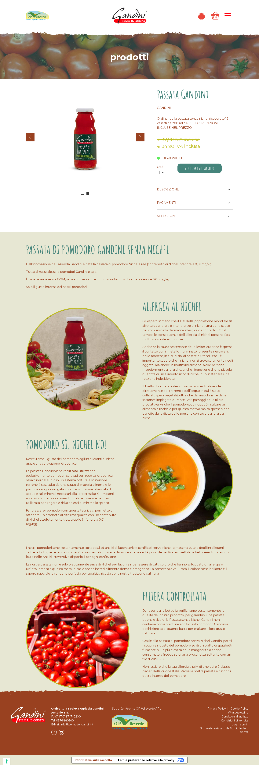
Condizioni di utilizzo (235, 716)
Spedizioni (166, 216)
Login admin (240, 724)
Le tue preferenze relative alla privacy (146, 760)
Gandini (164, 108)
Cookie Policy (239, 708)
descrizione (168, 189)
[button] (82, 193)
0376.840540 (65, 720)
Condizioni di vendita (234, 720)
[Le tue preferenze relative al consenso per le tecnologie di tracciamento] (6, 761)
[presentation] (30, 137)
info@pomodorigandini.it (77, 724)
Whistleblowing (238, 712)
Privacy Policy (216, 708)
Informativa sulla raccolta (93, 760)
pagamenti (166, 202)
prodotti (129, 56)
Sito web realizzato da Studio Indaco (224, 728)
